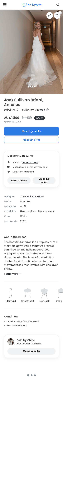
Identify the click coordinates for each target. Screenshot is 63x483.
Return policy (19, 180)
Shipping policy (44, 180)
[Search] (58, 4)
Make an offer (31, 140)
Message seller (31, 131)
